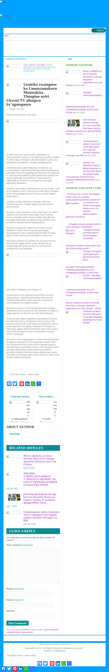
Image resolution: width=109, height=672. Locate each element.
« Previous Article (20, 396)
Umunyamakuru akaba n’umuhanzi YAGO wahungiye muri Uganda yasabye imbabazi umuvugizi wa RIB (41, 516)
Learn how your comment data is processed (32, 630)
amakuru (32, 65)
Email (15, 599)
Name (15, 588)
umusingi (14, 433)
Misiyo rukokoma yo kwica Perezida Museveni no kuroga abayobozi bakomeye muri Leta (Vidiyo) (39, 460)
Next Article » (46, 396)
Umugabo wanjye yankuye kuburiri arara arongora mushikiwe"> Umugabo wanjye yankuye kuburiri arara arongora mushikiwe (84, 231)
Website (10, 611)
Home (25, 65)
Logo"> (6, 35)
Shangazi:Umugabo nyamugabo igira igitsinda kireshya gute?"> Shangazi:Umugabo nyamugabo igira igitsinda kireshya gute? (83, 252)
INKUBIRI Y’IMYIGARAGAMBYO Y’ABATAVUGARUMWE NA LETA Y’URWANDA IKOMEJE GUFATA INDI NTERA (40, 479)
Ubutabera (41, 65)
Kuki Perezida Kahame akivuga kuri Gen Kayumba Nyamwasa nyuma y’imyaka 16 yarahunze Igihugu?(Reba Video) (39, 498)
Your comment (19, 545)
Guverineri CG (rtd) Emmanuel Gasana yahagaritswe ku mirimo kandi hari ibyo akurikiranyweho (47, 420)
